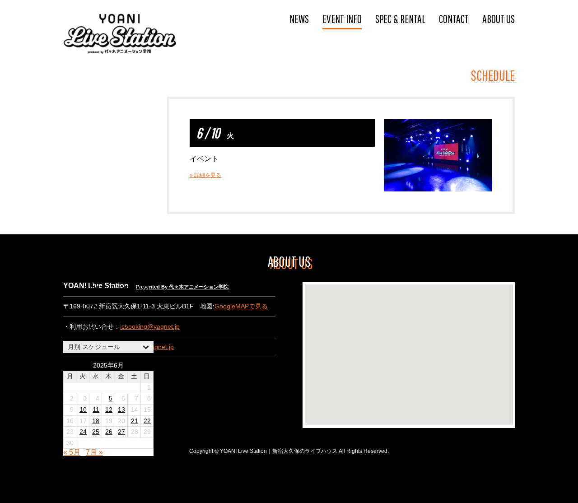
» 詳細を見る (205, 175)
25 (95, 431)
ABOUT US (498, 18)
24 (83, 431)
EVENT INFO (342, 18)
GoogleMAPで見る (241, 306)
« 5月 (71, 452)
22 (147, 421)
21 (134, 421)
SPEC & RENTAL (400, 18)
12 (108, 409)
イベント (204, 159)
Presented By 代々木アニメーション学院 (182, 286)
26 (108, 431)
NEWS (299, 18)
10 (83, 409)
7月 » (94, 452)
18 (95, 421)
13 (121, 409)
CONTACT (454, 18)
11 (96, 409)
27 (121, 431)
